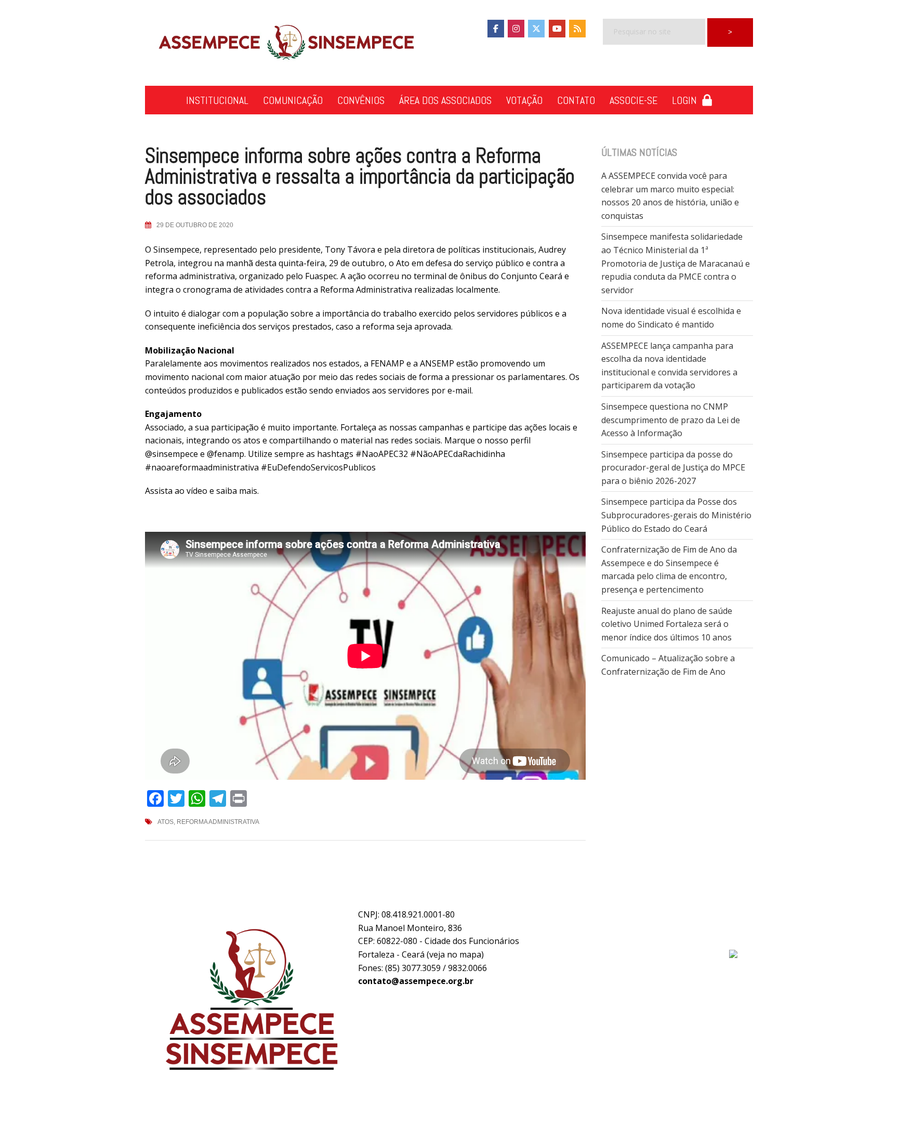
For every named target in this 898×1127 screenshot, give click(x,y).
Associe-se (633, 100)
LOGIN (687, 100)
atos (165, 821)
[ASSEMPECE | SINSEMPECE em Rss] (577, 28)
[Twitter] (536, 28)
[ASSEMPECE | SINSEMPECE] (285, 43)
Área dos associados (445, 100)
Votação (524, 100)
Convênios (361, 100)
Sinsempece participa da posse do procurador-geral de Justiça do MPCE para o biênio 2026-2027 (673, 468)
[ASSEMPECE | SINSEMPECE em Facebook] (495, 28)
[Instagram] (516, 28)
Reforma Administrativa (218, 821)
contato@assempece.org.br (415, 981)
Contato (576, 100)
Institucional (217, 100)
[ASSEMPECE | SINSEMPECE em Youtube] (557, 28)
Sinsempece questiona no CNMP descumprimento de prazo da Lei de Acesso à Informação (670, 420)
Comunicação (293, 100)
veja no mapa (455, 954)
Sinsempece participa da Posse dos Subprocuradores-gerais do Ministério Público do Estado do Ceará (676, 515)
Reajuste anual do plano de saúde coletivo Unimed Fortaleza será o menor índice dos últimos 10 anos (666, 624)
